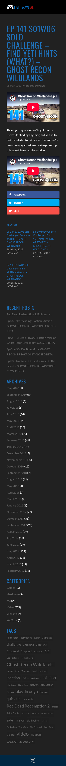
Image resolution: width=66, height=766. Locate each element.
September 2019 (17, 394)
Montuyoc (11, 685)
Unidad (11, 734)
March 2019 (14, 433)
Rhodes (55, 707)
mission (49, 677)
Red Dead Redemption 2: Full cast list (29, 314)
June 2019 (13, 414)
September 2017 (17, 525)
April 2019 (13, 427)
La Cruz (43, 671)
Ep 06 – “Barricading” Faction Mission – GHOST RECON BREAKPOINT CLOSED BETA (31, 326)
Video (26, 85)
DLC (47, 651)
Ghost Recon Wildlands (30, 664)
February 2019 (15, 440)
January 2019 (15, 446)
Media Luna (35, 678)
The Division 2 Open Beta (17, 727)
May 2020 (13, 388)
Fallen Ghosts (27, 658)
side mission (16, 720)
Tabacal (45, 721)
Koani (34, 671)
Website (12, 613)
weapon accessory (20, 741)
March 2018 (14, 499)
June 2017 (13, 544)
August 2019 (14, 401)
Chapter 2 (28, 644)
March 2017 (14, 564)
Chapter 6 (26, 651)
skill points (33, 720)
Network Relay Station (41, 685)
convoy (38, 651)
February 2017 (15, 570)
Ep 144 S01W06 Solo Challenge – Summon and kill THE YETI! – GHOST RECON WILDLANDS (18, 238)
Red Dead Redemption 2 (28, 705)
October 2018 (15, 466)
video (23, 734)
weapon (36, 734)
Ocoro (10, 691)
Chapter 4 (13, 651)
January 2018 (15, 505)
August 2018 (14, 479)
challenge (14, 644)
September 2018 (17, 472)
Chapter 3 (41, 644)
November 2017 (16, 512)
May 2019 (13, 420)
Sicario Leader (47, 713)
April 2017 (13, 557)
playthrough (27, 691)
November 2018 (16, 459)
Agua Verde (12, 637)
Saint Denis (13, 713)
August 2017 (14, 531)
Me (9, 600)
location (13, 677)
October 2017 (15, 518)
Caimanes (47, 637)
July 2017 (12, 538)
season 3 (35, 713)
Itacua (10, 671)
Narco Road (23, 685)
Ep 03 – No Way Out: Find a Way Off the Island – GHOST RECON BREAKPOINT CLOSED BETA (31, 366)
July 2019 (12, 407)
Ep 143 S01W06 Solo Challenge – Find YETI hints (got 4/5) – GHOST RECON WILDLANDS (18, 272)
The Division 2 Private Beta (41, 727)
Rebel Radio (28, 699)
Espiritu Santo (13, 657)
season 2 (25, 713)
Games (11, 587)
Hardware (13, 594)
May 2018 (13, 486)
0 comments (38, 85)
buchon (37, 638)
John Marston (22, 670)
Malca (25, 678)
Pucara (44, 691)
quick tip (14, 698)
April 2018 (13, 492)
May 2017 (13, 551)
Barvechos (26, 637)
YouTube (12, 620)
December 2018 (16, 453)
